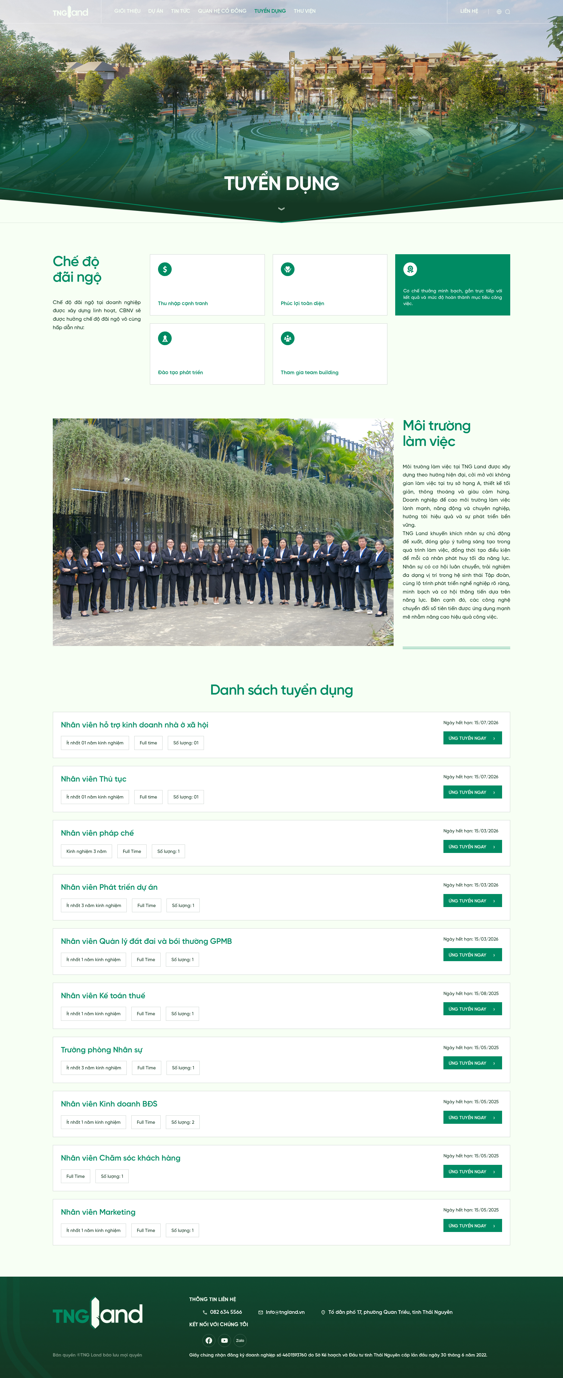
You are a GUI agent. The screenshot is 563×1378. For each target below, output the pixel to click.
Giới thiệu (127, 11)
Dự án (155, 11)
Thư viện (305, 11)
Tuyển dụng (270, 11)
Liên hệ (469, 11)
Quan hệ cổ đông (222, 11)
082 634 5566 (226, 1312)
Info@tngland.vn (285, 1312)
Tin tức (180, 11)
